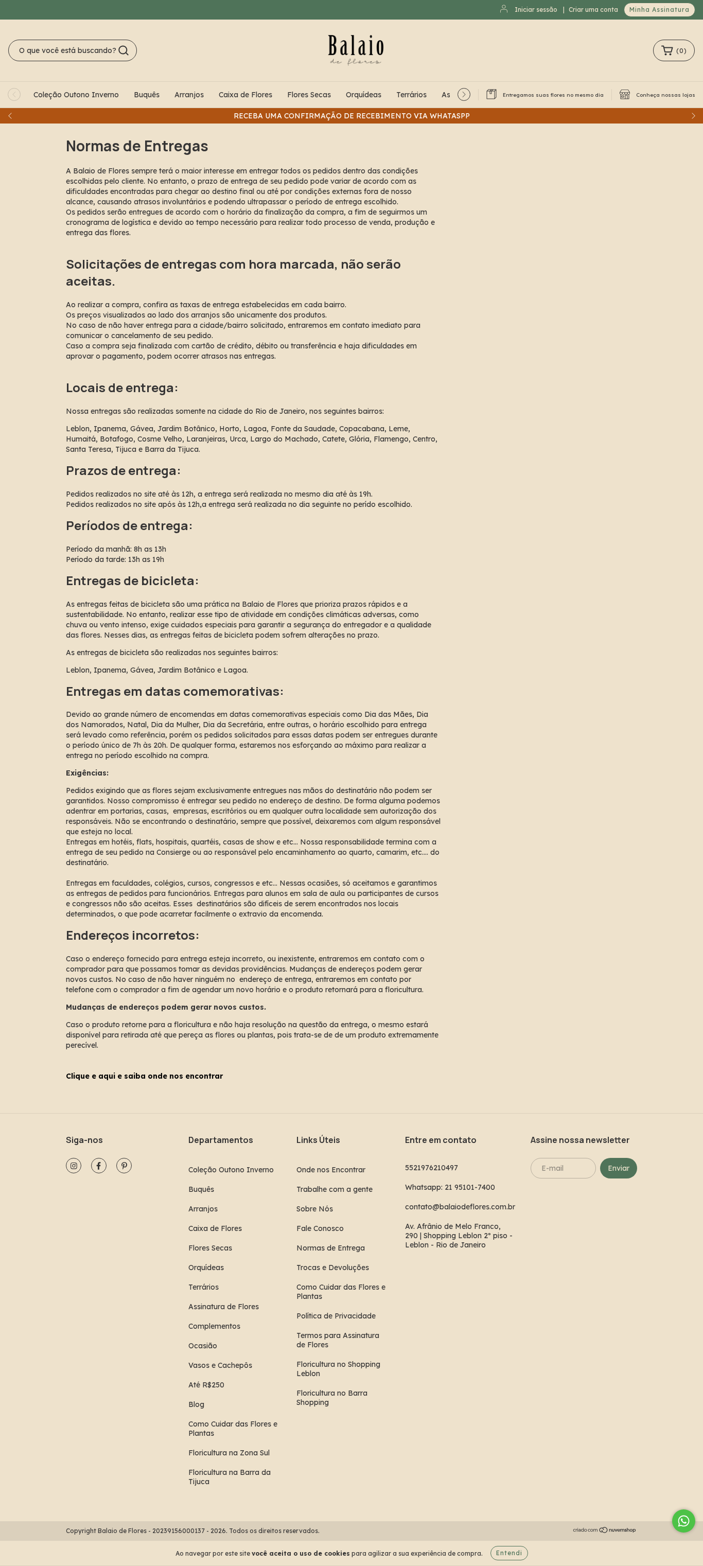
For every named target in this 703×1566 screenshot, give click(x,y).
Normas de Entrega (330, 1248)
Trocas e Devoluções (332, 1267)
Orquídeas (363, 94)
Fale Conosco (320, 1228)
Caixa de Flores (245, 94)
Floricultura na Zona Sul (229, 1452)
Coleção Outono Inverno (76, 94)
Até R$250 (206, 1384)
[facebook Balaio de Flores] (99, 1165)
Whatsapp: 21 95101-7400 (450, 1187)
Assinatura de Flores (223, 1306)
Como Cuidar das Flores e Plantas (232, 1428)
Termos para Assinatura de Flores (337, 1340)
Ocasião (202, 1345)
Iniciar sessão (536, 9)
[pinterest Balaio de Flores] (124, 1165)
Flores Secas (309, 94)
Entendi (509, 1553)
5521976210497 (431, 1167)
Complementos (214, 1326)
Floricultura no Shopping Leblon (338, 1369)
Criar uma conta (593, 9)
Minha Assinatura (659, 9)
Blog (196, 1404)
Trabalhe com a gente (334, 1189)
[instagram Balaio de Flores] (73, 1165)
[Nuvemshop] (605, 1531)
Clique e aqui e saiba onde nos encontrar (144, 1076)
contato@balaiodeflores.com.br (460, 1206)
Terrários (411, 94)
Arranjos (189, 94)
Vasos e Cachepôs (220, 1365)
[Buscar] (123, 50)
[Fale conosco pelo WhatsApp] (683, 1521)
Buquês (147, 94)
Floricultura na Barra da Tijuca (229, 1477)
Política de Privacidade (336, 1316)
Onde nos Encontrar (330, 1169)
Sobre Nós (314, 1208)
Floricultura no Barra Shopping (331, 1397)
